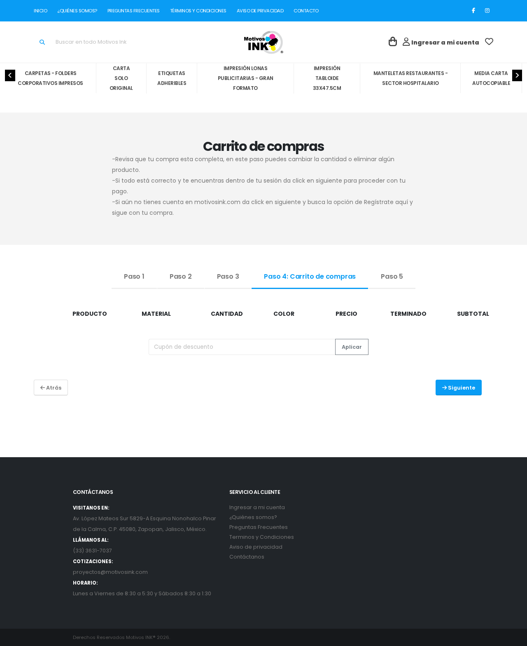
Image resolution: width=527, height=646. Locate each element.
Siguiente (461, 387)
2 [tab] (181, 276)
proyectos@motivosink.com (110, 572)
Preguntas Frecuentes (258, 527)
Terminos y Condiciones (261, 536)
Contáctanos (246, 556)
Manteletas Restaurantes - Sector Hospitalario (410, 78)
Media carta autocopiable (491, 78)
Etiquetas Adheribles (171, 78)
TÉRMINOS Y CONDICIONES (198, 10)
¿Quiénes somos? (253, 517)
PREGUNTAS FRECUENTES (133, 10)
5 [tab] (392, 276)
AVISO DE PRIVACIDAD (260, 10)
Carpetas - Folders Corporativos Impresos (50, 78)
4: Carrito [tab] (310, 276)
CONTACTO (305, 10)
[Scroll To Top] (512, 636)
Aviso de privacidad (255, 546)
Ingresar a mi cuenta (257, 507)
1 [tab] (134, 276)
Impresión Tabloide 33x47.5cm (327, 78)
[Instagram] (487, 10)
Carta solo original (121, 78)
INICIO (42, 10)
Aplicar (352, 346)
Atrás (53, 387)
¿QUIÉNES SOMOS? (77, 10)
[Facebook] (473, 10)
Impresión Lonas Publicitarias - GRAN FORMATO (245, 78)
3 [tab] (228, 276)
